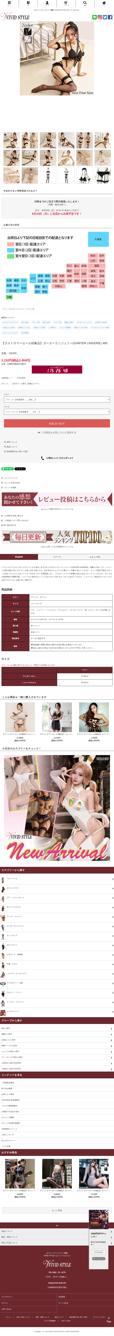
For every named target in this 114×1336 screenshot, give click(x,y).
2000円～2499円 (101, 322)
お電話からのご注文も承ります (58, 458)
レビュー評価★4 (65, 327)
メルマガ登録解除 (50, 1321)
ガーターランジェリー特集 (100, 327)
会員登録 (61, 1297)
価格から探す (69, 322)
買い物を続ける (10, 525)
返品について (12, 447)
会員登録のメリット (9, 1129)
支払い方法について (23, 1317)
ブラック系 (35, 322)
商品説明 (19, 557)
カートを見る (63, 1303)
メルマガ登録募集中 (9, 1106)
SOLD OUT (57, 423)
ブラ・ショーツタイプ (10, 333)
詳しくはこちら (99, 1259)
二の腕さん (52, 327)
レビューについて (11, 478)
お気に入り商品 (7, 1094)
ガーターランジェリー (10, 322)
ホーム (8, 1317)
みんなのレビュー (8, 1140)
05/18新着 (24, 333)
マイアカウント (7, 1297)
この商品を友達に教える (13, 516)
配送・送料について (42, 1317)
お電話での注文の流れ (10, 1112)
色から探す (25, 322)
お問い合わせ (6, 1309)
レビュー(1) (95, 557)
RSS (63, 1321)
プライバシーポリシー (100, 1317)
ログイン (4, 1303)
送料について (12, 442)
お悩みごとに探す (9, 327)
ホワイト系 (57, 322)
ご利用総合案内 (7, 1083)
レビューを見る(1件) (12, 483)
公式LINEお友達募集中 (10, 1100)
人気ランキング (7, 1135)
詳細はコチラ (33, 384)
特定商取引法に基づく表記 (17, 451)
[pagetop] (57, 1225)
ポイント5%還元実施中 (10, 1123)
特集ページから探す (81, 327)
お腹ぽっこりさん (24, 327)
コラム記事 (5, 1146)
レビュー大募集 (7, 1117)
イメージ (57, 557)
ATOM (68, 1321)
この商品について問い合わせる (16, 520)
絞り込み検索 (6, 1088)
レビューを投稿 (10, 487)
